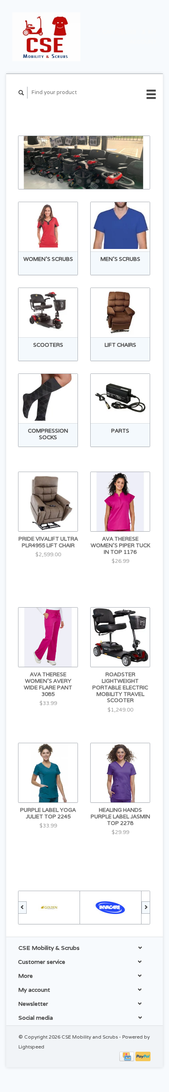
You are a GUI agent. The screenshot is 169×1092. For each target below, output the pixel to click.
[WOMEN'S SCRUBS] (48, 225)
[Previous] (22, 907)
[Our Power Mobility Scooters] (84, 162)
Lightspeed (31, 1047)
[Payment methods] (127, 1056)
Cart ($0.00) (119, 31)
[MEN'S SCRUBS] (120, 225)
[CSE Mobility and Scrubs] (46, 36)
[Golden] (49, 907)
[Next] (146, 907)
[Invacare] (111, 907)
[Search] (21, 93)
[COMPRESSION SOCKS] (48, 397)
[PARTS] (120, 397)
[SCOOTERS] (48, 311)
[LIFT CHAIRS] (120, 311)
